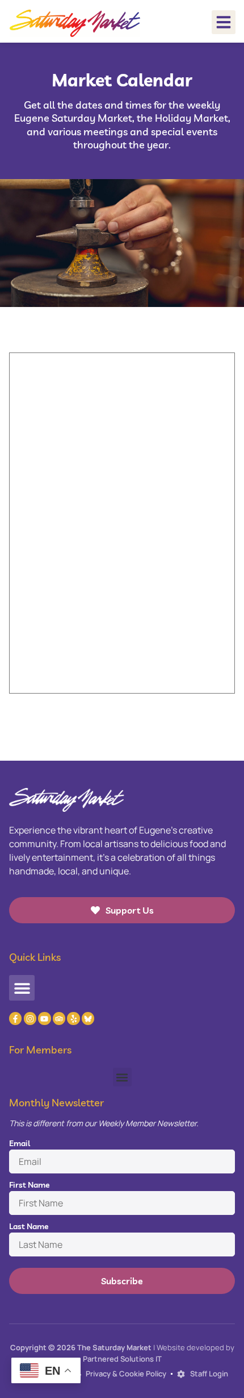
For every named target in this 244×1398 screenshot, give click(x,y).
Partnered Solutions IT (122, 1359)
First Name (29, 1185)
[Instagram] (30, 1018)
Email (19, 1143)
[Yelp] (73, 1018)
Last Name (29, 1226)
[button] (223, 22)
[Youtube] (44, 1018)
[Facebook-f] (15, 1018)
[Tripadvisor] (59, 1018)
